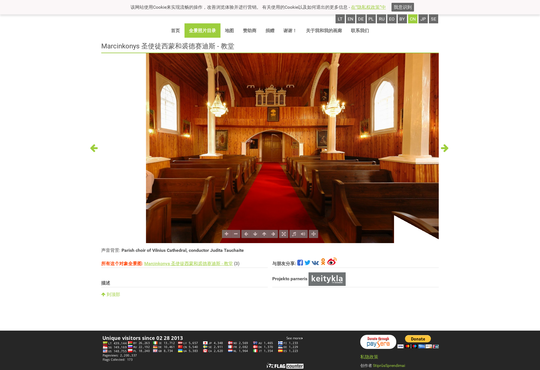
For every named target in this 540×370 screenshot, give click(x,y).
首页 (175, 30)
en (350, 19)
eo (392, 19)
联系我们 (360, 30)
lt (340, 19)
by (402, 19)
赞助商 (249, 30)
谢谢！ (290, 30)
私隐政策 (369, 357)
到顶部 (112, 294)
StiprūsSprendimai (389, 365)
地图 (229, 30)
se (433, 19)
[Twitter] (307, 263)
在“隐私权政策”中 (368, 7)
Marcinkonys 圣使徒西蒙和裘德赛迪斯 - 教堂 (188, 263)
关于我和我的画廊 (324, 30)
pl (371, 19)
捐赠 (270, 30)
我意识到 (403, 7)
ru (381, 19)
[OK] (323, 263)
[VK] (315, 263)
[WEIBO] (332, 263)
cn (413, 19)
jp (423, 19)
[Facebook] (300, 263)
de (361, 19)
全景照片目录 (202, 30)
